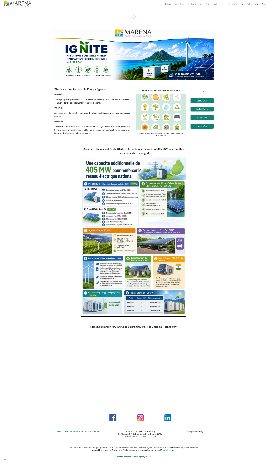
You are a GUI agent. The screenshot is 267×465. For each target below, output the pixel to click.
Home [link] (168, 4)
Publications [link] (193, 4)
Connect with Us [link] (213, 4)
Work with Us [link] (234, 4)
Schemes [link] (251, 4)
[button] (263, 4)
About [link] (178, 4)
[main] (92, 111)
